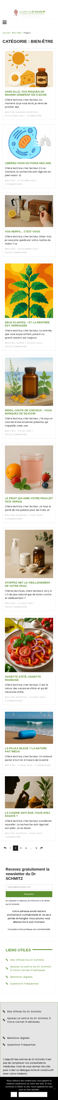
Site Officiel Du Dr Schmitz (24, 1011)
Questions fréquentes (24, 983)
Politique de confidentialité (33, 1094)
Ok (14, 1094)
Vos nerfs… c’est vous (22, 231)
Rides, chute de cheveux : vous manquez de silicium (28, 412)
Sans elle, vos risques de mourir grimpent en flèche (26, 93)
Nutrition (32, 112)
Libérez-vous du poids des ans (28, 163)
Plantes (20, 343)
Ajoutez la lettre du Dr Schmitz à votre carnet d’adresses (30, 968)
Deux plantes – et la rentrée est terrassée (27, 324)
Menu (28, 22)
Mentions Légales (21, 977)
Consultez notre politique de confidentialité (29, 929)
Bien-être (10, 112)
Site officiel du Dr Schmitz (27, 960)
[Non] (54, 1088)
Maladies (21, 112)
